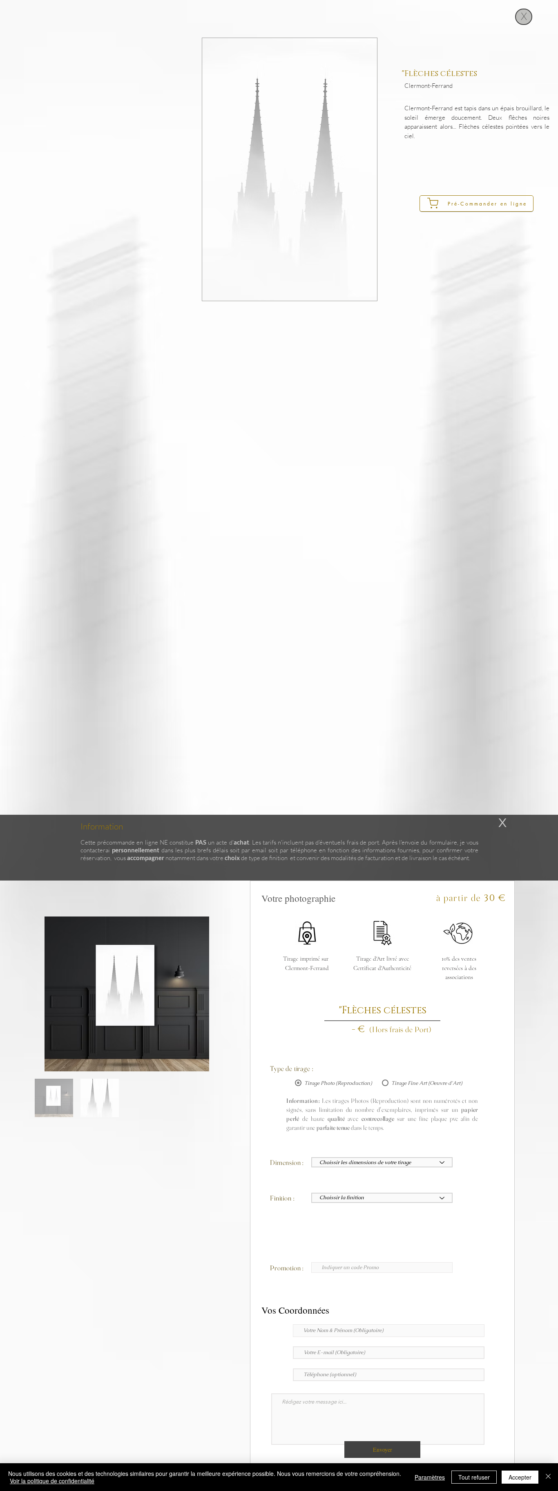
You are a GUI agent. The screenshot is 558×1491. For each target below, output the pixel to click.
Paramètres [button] (430, 1477)
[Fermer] (548, 1477)
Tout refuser (474, 1477)
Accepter (520, 1477)
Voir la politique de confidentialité (52, 1481)
